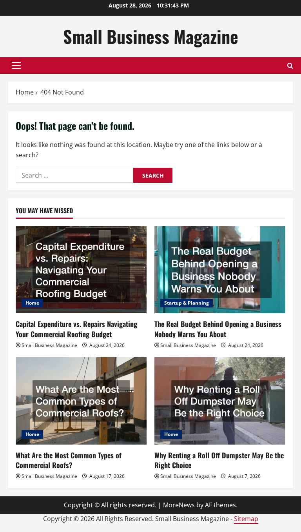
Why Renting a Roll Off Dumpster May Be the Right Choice (219, 460)
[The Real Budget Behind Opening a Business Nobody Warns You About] (219, 270)
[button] (16, 65)
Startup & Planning (186, 303)
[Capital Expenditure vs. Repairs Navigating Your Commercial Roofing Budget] (81, 270)
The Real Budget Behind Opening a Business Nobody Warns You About (217, 329)
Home (32, 303)
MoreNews (179, 505)
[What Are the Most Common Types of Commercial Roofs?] (81, 401)
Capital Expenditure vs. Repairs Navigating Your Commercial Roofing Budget (76, 329)
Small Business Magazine (150, 36)
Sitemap (246, 518)
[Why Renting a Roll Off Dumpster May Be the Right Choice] (219, 401)
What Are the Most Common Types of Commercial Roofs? (68, 460)
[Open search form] (290, 65)
